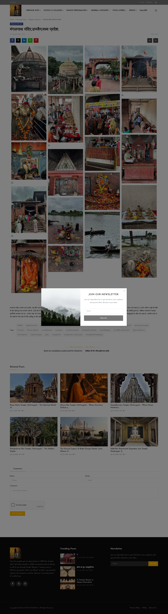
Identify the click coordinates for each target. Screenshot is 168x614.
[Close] (124, 291)
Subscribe (103, 318)
